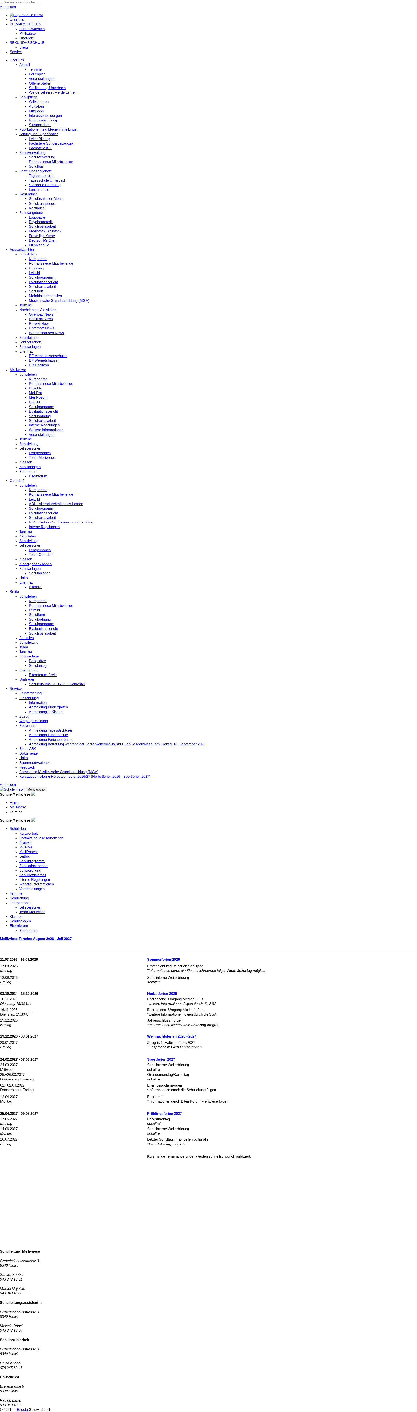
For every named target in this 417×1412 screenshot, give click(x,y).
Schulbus (36, 166)
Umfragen (27, 679)
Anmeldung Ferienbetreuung (51, 739)
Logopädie (37, 217)
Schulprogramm (41, 277)
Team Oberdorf (41, 555)
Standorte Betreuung (45, 185)
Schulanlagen (30, 347)
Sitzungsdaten (40, 125)
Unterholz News (41, 328)
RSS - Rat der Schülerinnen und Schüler (60, 522)
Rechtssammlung (43, 120)
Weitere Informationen (46, 430)
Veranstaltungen (41, 79)
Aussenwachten (32, 29)
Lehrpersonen (30, 342)
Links (23, 578)
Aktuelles (26, 638)
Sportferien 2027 (161, 1059)
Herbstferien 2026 (162, 993)
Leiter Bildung (39, 139)
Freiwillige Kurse (42, 236)
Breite (23, 47)
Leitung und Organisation (38, 134)
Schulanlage (29, 656)
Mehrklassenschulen (45, 296)
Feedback (27, 767)
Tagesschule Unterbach (47, 180)
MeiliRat (35, 393)
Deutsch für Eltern (43, 240)
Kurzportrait (38, 259)
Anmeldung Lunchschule (48, 735)
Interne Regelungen (44, 425)
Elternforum (28, 471)
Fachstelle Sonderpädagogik (51, 143)
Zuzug (24, 716)
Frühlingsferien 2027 (164, 1113)
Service (16, 52)
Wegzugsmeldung (33, 721)
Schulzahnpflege (42, 203)
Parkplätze (37, 661)
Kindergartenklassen (35, 564)
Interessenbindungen (45, 116)
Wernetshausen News (46, 333)
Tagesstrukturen (41, 176)
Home (14, 803)
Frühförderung (30, 693)
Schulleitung (28, 337)
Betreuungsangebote (35, 171)
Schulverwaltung (32, 153)
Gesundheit (28, 194)
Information (38, 703)
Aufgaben (36, 106)
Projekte (35, 388)
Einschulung (29, 698)
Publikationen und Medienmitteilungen (48, 129)
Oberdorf (26, 38)
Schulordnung (40, 416)
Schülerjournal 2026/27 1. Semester (57, 684)
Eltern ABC (28, 749)
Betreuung (27, 725)
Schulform (37, 615)
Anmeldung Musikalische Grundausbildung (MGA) (58, 772)
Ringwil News (39, 323)
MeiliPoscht (38, 397)
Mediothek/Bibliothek (45, 231)
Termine (35, 69)
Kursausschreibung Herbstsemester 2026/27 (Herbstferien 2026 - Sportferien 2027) (84, 776)
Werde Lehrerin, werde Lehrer (52, 92)
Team (23, 647)
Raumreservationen (34, 763)
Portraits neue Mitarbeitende (51, 162)
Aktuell (24, 65)
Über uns (17, 19)
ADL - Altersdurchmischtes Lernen (56, 504)
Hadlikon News (41, 319)
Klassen (25, 462)
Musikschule (39, 245)
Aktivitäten (27, 536)
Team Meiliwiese (42, 457)
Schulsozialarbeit (42, 226)
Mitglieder (36, 111)
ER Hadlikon (39, 365)
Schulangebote (31, 213)
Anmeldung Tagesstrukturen (51, 730)
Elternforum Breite (43, 675)
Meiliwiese (27, 33)
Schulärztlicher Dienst (46, 199)
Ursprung (36, 268)
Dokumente (28, 753)
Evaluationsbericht (43, 282)
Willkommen (39, 102)
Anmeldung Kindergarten (48, 707)
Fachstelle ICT (40, 148)
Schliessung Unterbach (47, 88)
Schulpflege (28, 97)
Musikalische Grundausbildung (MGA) (59, 301)
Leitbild (34, 273)
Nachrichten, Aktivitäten (37, 310)
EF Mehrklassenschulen (48, 356)
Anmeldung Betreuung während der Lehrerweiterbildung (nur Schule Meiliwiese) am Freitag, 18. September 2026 (117, 744)
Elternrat (26, 351)
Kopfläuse (37, 208)
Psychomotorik (41, 222)
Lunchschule (39, 189)
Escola (22, 1410)
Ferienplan (37, 74)
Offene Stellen (40, 83)
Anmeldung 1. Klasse (46, 712)
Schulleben (28, 254)
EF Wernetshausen (44, 360)
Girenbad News (41, 314)
